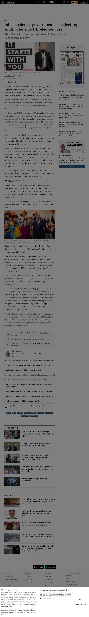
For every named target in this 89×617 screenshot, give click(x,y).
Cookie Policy (8, 606)
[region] (44, 602)
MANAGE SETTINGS (81, 604)
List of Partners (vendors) (47, 598)
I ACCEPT (80, 599)
